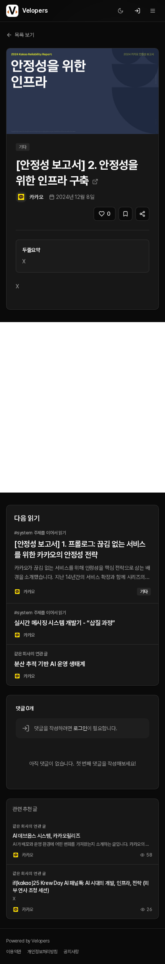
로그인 (80, 728)
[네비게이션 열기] (153, 11)
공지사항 (71, 951)
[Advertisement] (82, 407)
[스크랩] (125, 214)
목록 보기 (24, 35)
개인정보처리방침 (42, 951)
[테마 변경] (120, 11)
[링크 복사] (142, 214)
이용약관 (13, 951)
